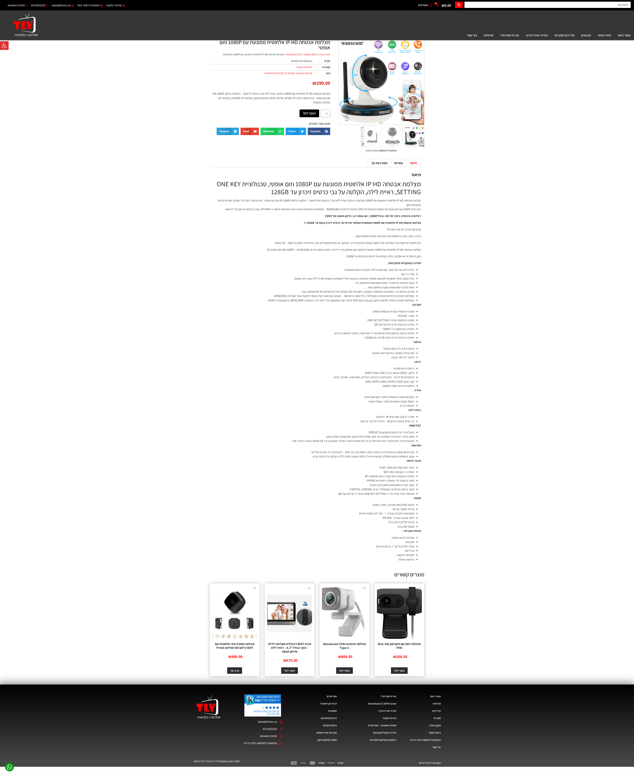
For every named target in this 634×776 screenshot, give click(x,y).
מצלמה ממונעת (304, 73)
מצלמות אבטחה (293, 54)
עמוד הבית (324, 54)
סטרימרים (332, 696)
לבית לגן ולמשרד (328, 703)
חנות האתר (604, 35)
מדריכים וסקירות (564, 35)
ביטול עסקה (435, 732)
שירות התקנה (389, 718)
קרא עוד (234, 670)
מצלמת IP (290, 73)
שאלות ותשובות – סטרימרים (382, 725)
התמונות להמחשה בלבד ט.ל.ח (425, 740)
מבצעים (586, 35)
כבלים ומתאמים (329, 718)
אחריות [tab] (398, 163)
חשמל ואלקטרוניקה (327, 740)
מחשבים (332, 711)
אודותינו (488, 35)
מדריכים (436, 711)
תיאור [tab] (413, 163)
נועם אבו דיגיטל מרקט (430, 763)
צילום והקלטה (310, 54)
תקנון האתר (435, 725)
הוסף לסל (309, 113)
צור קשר (472, 35)
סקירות (437, 718)
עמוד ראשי (624, 35)
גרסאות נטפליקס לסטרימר (383, 740)
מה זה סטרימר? (509, 35)
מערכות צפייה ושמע (327, 732)
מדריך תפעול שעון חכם (384, 732)
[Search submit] (459, 5)
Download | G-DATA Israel (382, 703)
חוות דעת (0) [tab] (379, 163)
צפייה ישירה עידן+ (537, 35)
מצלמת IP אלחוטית (274, 73)
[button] (4, 45)
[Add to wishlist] (343, 44)
